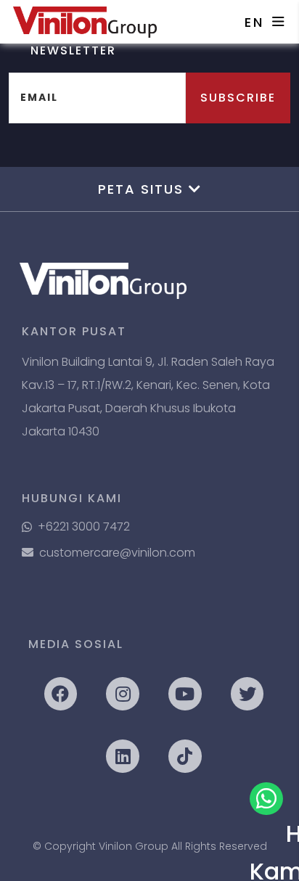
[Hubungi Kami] (266, 799)
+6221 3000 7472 (84, 526)
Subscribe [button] (238, 97)
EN (255, 22)
